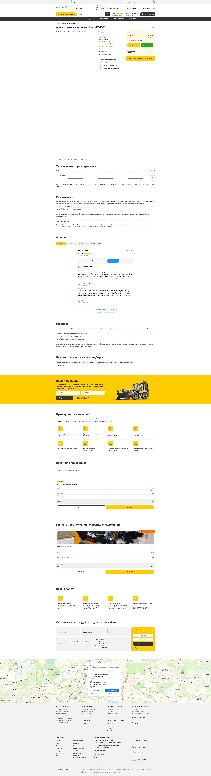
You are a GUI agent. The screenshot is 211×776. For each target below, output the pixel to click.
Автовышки (110, 723)
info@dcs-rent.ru (130, 15)
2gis (74, 243)
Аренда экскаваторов (62, 706)
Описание (59, 159)
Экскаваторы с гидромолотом (64, 718)
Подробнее (81, 507)
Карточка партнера (79, 746)
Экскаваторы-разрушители (63, 716)
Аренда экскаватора (61, 19)
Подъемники (110, 725)
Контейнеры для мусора (138, 711)
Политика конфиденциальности (80, 756)
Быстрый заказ (133, 45)
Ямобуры (109, 730)
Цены (135, 2)
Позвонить (148, 45)
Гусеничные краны (86, 725)
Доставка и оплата (62, 746)
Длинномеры (135, 709)
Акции (139, 2)
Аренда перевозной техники (133, 19)
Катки (108, 715)
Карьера (76, 743)
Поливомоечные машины (114, 727)
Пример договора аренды (78, 749)
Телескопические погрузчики (89, 715)
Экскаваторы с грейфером (63, 720)
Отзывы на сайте (96, 243)
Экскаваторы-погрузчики (63, 715)
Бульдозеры (110, 711)
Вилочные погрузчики (87, 711)
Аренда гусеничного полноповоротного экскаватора (97, 362)
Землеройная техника (138, 717)
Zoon (85, 243)
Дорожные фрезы (112, 713)
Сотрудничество (78, 740)
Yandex (62, 243)
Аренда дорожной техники (103, 19)
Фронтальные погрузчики (88, 716)
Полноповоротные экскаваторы (65, 722)
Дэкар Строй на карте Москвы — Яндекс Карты (105, 312)
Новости (58, 740)
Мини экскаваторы (61, 713)
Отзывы (76, 159)
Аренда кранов (90, 19)
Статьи (58, 751)
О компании (121, 2)
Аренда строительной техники (118, 19)
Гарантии (84, 159)
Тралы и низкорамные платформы (141, 713)
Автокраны (84, 723)
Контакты (145, 2)
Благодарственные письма (62, 755)
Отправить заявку (64, 398)
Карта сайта (77, 753)
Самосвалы (110, 728)
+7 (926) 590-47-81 (132, 13)
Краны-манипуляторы (87, 727)
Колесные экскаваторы (62, 711)
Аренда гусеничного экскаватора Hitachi (68, 362)
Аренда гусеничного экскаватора (70, 23)
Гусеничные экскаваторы (63, 709)
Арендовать (129, 507)
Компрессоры (110, 716)
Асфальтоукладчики (112, 709)
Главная (58, 23)
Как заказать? (68, 159)
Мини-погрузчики (86, 713)
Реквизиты (59, 748)
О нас (57, 743)
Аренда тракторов (137, 723)
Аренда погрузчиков (76, 19)
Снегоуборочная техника (139, 720)
